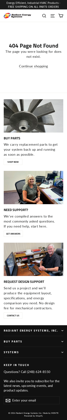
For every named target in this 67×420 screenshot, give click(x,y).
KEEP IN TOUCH (16, 365)
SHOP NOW (13, 162)
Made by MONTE (51, 413)
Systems (11, 352)
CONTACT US (13, 315)
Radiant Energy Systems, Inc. (31, 330)
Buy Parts (13, 341)
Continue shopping (33, 66)
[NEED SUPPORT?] (33, 187)
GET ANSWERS (13, 233)
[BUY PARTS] (33, 116)
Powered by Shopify (33, 416)
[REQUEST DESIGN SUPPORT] (33, 259)
